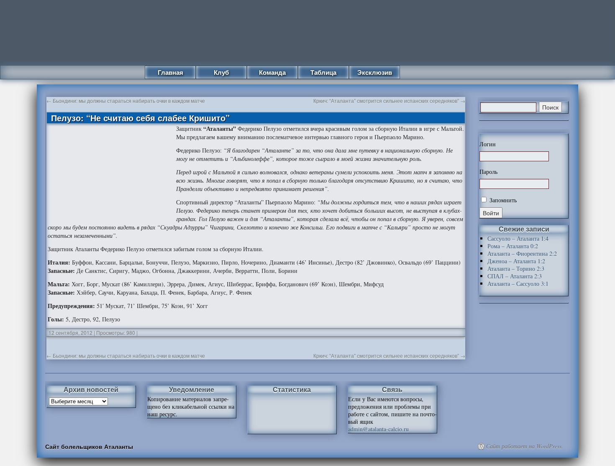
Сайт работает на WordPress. (524, 446)
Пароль (488, 172)
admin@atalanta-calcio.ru (378, 429)
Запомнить (502, 200)
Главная (170, 72)
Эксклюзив (374, 72)
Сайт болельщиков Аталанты (89, 446)
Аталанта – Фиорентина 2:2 (522, 253)
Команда (272, 72)
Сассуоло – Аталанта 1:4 (517, 238)
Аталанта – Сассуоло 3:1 (517, 284)
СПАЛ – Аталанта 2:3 (514, 276)
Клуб (221, 72)
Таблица (323, 72)
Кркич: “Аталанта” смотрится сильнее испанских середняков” (389, 100)
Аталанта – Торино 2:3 (515, 268)
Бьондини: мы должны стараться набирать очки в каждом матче (125, 100)
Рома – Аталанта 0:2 (512, 246)
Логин (487, 144)
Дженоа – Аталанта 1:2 (516, 261)
